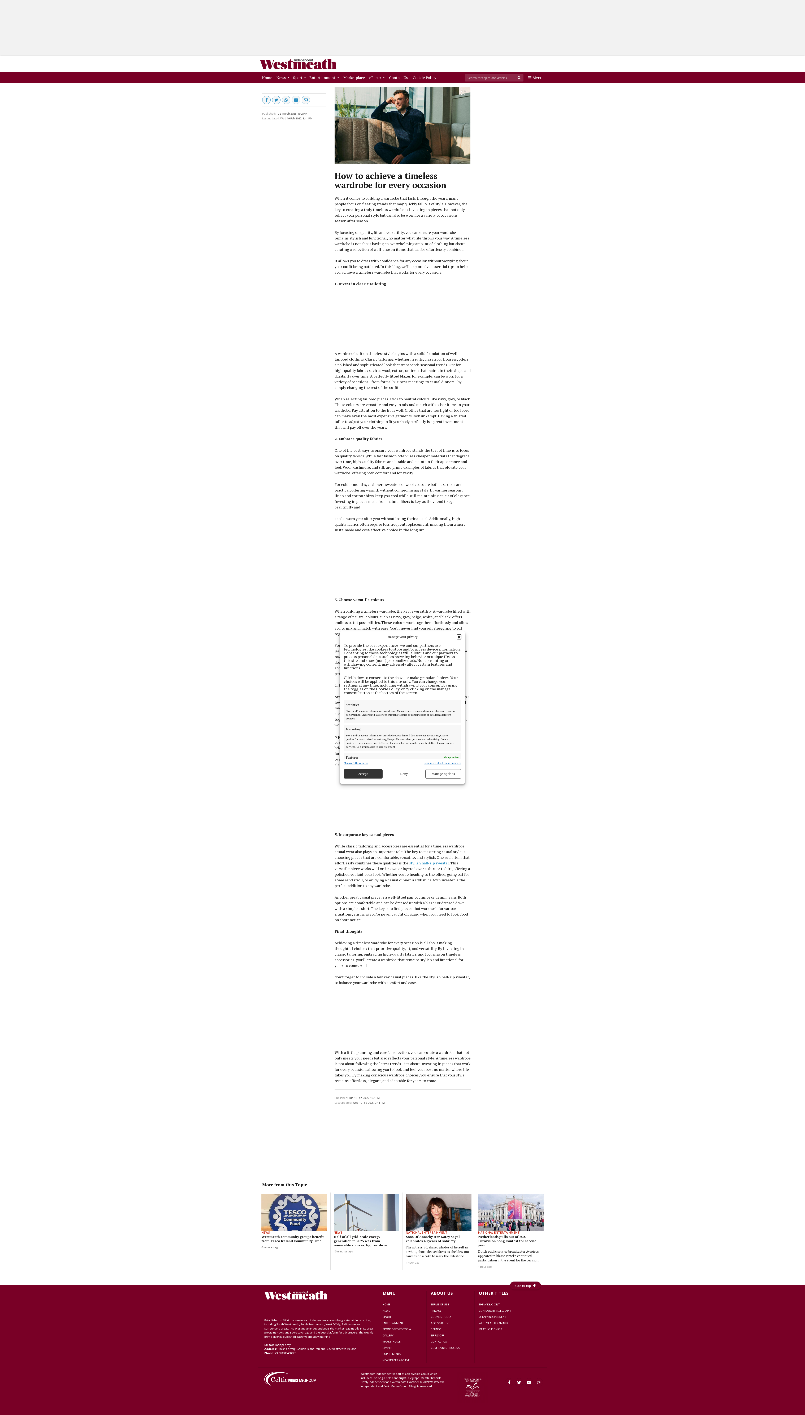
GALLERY (388, 1335)
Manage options (443, 774)
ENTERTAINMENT (393, 1323)
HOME (386, 1304)
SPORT (387, 1317)
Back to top (522, 1285)
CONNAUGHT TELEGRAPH (495, 1311)
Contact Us (399, 77)
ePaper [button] (375, 77)
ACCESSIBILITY (439, 1323)
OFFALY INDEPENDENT (492, 1317)
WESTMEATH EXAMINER (493, 1323)
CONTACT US (439, 1341)
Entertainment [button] (322, 77)
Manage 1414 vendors (356, 762)
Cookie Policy (425, 77)
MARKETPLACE (392, 1341)
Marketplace (355, 77)
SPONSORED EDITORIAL (397, 1329)
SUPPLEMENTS (392, 1354)
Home (268, 77)
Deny (404, 774)
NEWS (386, 1311)
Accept (363, 774)
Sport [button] (298, 77)
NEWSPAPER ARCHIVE (396, 1360)
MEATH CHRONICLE (490, 1329)
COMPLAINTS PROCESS (445, 1348)
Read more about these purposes (442, 762)
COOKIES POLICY (441, 1317)
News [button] (282, 77)
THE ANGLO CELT (489, 1304)
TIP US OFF (437, 1335)
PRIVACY (436, 1311)
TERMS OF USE (440, 1304)
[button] (459, 637)
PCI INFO (436, 1329)
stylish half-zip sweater (429, 862)
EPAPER (387, 1348)
